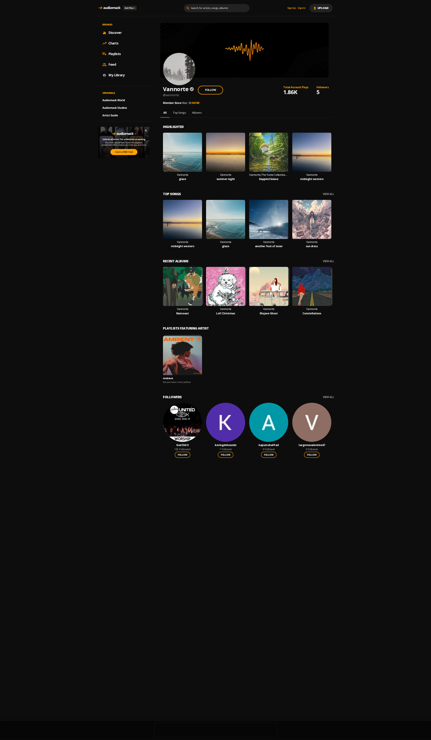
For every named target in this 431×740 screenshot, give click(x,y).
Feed (112, 64)
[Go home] (109, 8)
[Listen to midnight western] (311, 152)
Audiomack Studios (114, 108)
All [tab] (165, 112)
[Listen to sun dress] (311, 219)
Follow (210, 90)
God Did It (182, 445)
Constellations (312, 313)
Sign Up (291, 8)
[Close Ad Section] (145, 130)
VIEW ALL (328, 194)
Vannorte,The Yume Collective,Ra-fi (268, 175)
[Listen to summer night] (225, 152)
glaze (182, 179)
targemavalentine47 (312, 445)
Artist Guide (110, 115)
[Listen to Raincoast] (182, 286)
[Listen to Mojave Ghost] (268, 286)
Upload (323, 8)
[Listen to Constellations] (311, 286)
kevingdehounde (225, 445)
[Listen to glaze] (182, 152)
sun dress (312, 246)
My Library (116, 75)
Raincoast (182, 313)
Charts (113, 43)
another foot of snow (269, 246)
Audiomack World (113, 100)
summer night (226, 179)
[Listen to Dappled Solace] (268, 152)
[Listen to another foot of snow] (268, 219)
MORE (196, 103)
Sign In (301, 8)
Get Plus (130, 7)
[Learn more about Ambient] (182, 355)
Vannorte (182, 175)
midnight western (311, 179)
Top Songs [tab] (179, 112)
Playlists (114, 54)
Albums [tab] (197, 112)
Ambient (168, 378)
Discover (115, 32)
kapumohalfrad (269, 445)
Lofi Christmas (225, 313)
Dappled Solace (268, 179)
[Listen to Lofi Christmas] (225, 286)
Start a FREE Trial (124, 151)
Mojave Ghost (269, 313)
